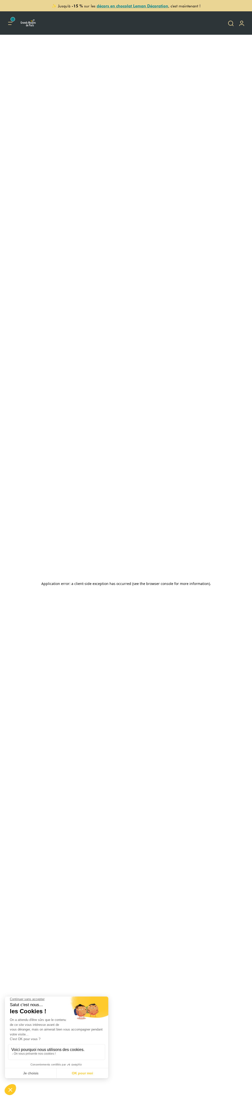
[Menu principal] (10, 23)
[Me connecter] (241, 23)
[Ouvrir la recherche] (230, 23)
